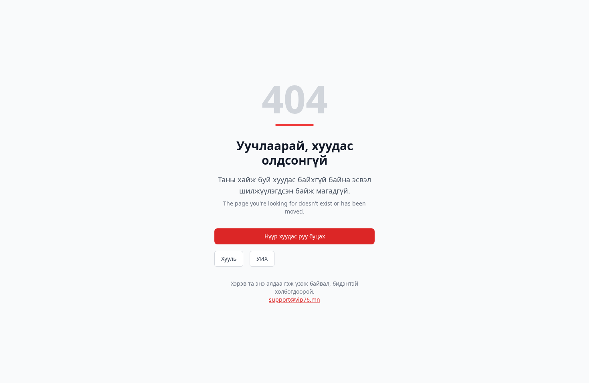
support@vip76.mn (294, 299)
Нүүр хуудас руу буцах (294, 236)
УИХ (262, 258)
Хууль (228, 258)
